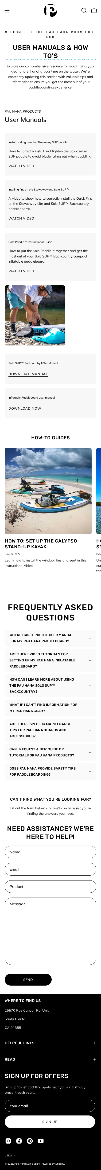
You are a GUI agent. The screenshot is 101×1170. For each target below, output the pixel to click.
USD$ (8, 1155)
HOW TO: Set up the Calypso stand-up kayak (41, 544)
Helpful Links (19, 1043)
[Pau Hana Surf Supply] (50, 11)
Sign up (49, 1122)
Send (28, 980)
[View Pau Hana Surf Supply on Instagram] (8, 1140)
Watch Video (21, 166)
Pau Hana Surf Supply (27, 1163)
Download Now (24, 408)
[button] (83, 10)
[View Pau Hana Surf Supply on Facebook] (19, 1140)
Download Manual (28, 374)
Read (10, 1059)
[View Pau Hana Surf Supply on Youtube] (40, 1140)
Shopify (59, 1163)
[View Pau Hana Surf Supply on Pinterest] (29, 1140)
